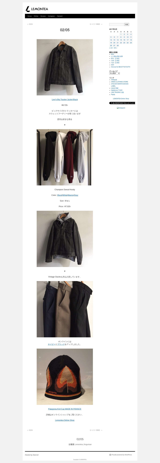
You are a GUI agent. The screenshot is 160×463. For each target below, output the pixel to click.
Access (43, 16)
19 (111, 43)
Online (36, 16)
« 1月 (111, 48)
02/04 (30, 24)
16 (124, 40)
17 (127, 40)
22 (121, 43)
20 (114, 43)
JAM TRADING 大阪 (117, 92)
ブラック (61, 344)
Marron (71, 195)
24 (127, 43)
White (65, 195)
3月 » (115, 48)
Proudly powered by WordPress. (122, 455)
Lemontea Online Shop (64, 420)
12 (111, 40)
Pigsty (113, 94)
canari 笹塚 (114, 88)
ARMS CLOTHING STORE (119, 82)
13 (114, 40)
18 (131, 40)
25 (131, 43)
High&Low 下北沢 (117, 90)
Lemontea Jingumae (80, 444)
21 (118, 43)
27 (114, 45)
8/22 (112, 54)
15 (121, 40)
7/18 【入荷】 (115, 60)
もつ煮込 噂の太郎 (117, 56)
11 (131, 37)
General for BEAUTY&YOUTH (120, 67)
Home (30, 16)
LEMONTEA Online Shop (121, 99)
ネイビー (51, 344)
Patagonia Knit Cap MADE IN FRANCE (64, 409)
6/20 (112, 65)
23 (124, 43)
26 (111, 45)
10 (127, 37)
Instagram (51, 16)
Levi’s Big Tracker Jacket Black (65, 100)
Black (59, 195)
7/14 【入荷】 (115, 63)
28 (118, 45)
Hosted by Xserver (32, 455)
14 (118, 40)
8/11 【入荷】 (115, 58)
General (59, 16)
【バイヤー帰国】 (95, 24)
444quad (114, 80)
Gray (76, 195)
